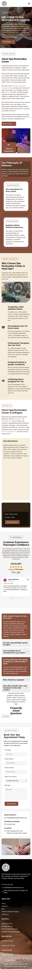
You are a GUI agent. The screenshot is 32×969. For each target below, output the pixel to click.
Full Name (8, 750)
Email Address (9, 759)
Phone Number (9, 767)
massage (4, 88)
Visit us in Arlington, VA (9, 431)
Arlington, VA (19, 419)
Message (7, 785)
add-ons (7, 92)
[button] (29, 3)
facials (10, 88)
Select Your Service (11, 776)
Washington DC (6, 421)
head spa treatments (19, 86)
